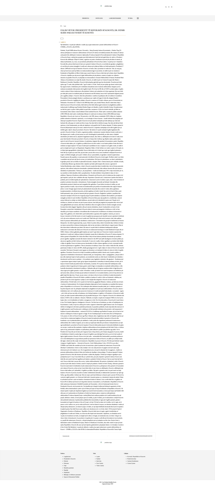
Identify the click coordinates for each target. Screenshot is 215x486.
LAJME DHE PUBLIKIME (115, 18)
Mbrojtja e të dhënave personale (72, 474)
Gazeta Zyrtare (131, 463)
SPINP (112, 484)
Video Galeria (100, 465)
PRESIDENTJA (85, 18)
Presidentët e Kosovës (70, 459)
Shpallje (66, 470)
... (62, 26)
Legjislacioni (67, 456)
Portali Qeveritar (131, 459)
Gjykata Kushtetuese (132, 461)
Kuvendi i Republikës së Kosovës (136, 456)
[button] (143, 18)
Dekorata (66, 463)
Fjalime (98, 459)
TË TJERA (130, 18)
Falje (65, 465)
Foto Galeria (99, 463)
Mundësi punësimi (69, 468)
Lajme (65, 26)
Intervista (98, 461)
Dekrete (66, 461)
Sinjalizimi (66, 472)
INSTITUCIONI (99, 18)
